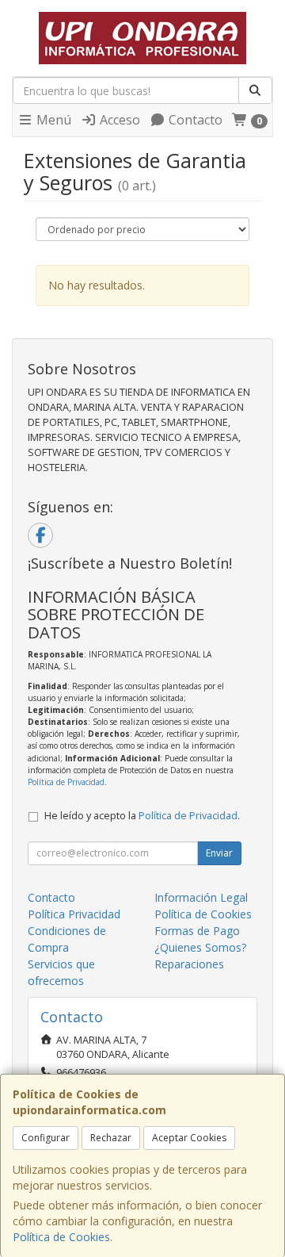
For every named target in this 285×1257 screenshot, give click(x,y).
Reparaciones (189, 963)
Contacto (193, 119)
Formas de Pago (197, 930)
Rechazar (110, 1137)
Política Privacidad (74, 914)
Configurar (45, 1137)
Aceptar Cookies (189, 1137)
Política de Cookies (61, 1236)
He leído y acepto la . (142, 815)
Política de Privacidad (66, 782)
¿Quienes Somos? (200, 947)
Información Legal (201, 897)
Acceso (118, 119)
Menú (52, 119)
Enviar (219, 853)
